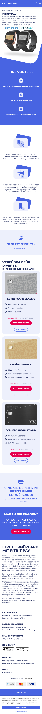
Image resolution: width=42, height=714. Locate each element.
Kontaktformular (7, 672)
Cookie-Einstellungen (21, 711)
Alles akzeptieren (21, 707)
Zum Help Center (21, 532)
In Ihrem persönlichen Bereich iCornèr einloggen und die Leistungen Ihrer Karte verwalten (23, 500)
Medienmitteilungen (27, 663)
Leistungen (5, 618)
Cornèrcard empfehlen (18, 618)
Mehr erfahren (21, 329)
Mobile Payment (7, 10)
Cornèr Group (28, 678)
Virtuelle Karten (21, 627)
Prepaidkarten (16, 615)
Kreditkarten (6, 615)
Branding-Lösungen (17, 639)
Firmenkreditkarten (8, 627)
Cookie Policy (10, 704)
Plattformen (24, 630)
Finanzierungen (27, 615)
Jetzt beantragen (21, 323)
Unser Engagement (8, 660)
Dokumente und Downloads (11, 663)
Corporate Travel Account (10, 630)
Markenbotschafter (22, 660)
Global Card (6, 639)
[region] (21, 705)
